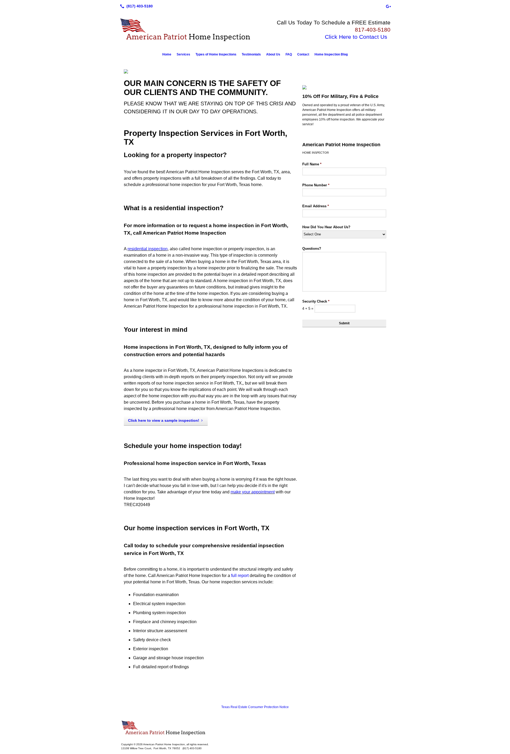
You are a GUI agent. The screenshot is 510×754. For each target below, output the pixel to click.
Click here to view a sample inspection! (163, 420)
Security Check (315, 301)
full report (240, 575)
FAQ (289, 54)
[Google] (388, 6)
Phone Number (315, 185)
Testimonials (251, 54)
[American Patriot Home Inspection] (255, 728)
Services (183, 54)
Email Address (315, 206)
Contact (303, 54)
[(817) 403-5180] (135, 6)
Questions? (311, 248)
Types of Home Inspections (216, 54)
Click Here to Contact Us (356, 37)
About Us (273, 54)
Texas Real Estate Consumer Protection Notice (255, 707)
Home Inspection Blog (331, 54)
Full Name (311, 164)
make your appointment (253, 492)
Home (166, 54)
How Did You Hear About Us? (326, 227)
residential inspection (148, 249)
